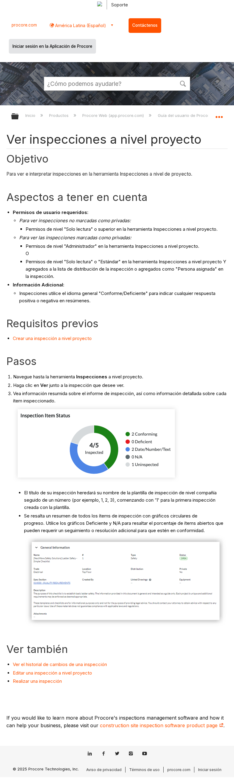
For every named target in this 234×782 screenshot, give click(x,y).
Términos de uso (144, 769)
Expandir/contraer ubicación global (219, 114)
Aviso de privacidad (104, 769)
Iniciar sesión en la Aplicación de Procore (52, 46)
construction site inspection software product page (159, 725)
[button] (183, 83)
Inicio (31, 115)
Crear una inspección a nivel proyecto (52, 338)
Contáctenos (145, 25)
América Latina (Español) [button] (80, 25)
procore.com (24, 25)
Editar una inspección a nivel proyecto (52, 673)
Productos (59, 115)
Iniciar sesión (210, 769)
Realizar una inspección (37, 681)
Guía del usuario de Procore (185, 115)
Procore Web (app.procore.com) (113, 115)
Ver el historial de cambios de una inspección (60, 664)
